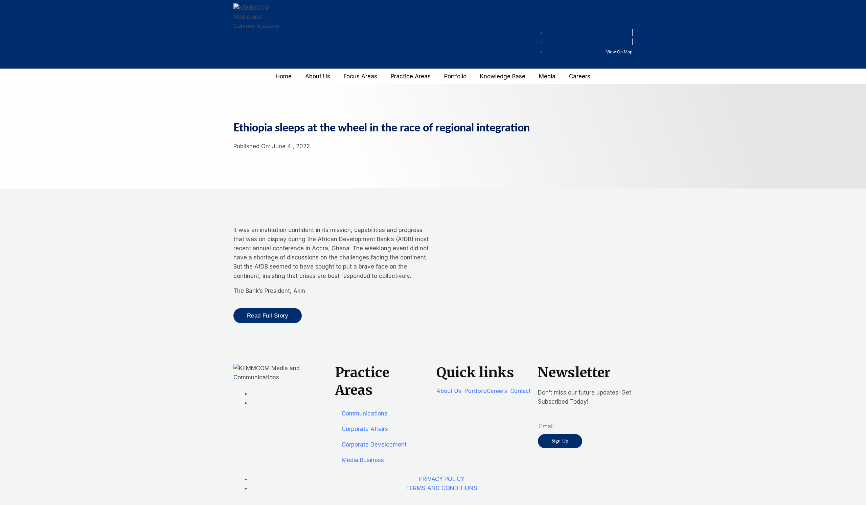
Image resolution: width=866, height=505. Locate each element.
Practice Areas (411, 76)
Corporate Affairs (365, 429)
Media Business (363, 460)
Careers (579, 76)
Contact (520, 391)
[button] (450, 391)
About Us (317, 76)
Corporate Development (374, 444)
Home (284, 76)
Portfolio (455, 76)
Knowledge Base (502, 76)
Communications (364, 413)
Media (547, 76)
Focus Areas (360, 76)
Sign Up (560, 441)
